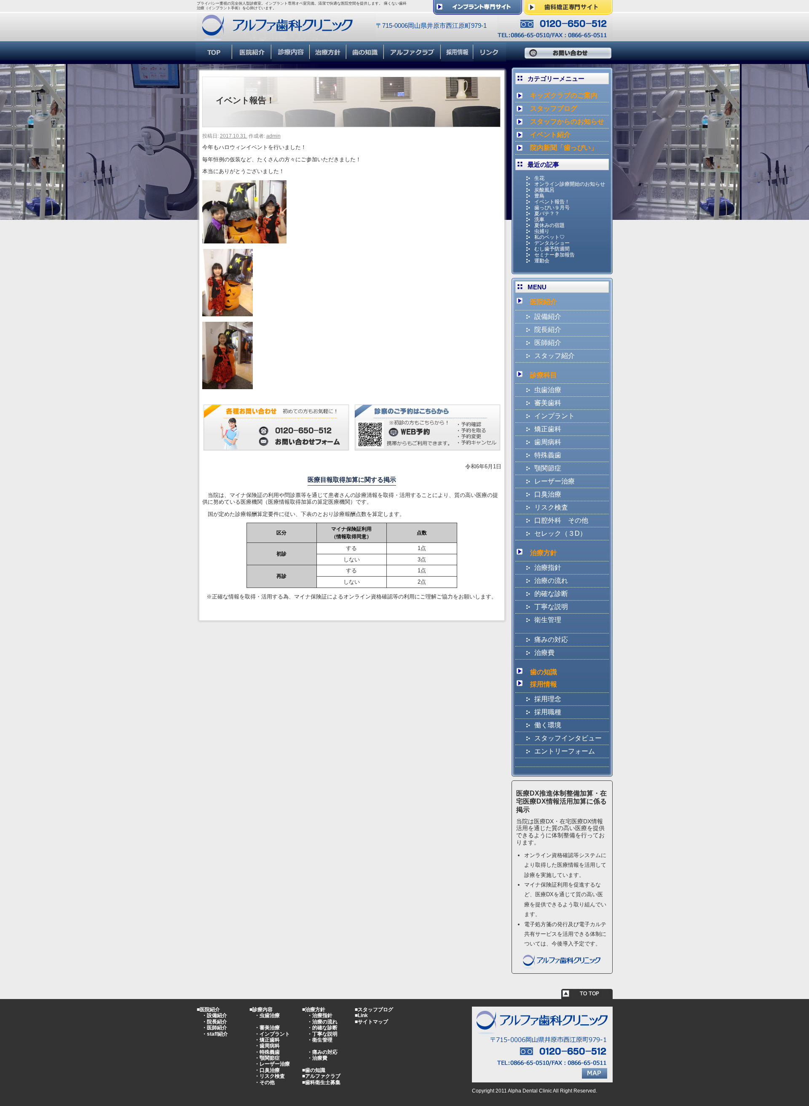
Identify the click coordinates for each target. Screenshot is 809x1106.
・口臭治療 (267, 1070)
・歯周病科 (267, 1046)
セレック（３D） (560, 533)
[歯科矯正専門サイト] (568, 11)
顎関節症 (547, 468)
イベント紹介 (550, 134)
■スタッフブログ (374, 1009)
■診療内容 (261, 1009)
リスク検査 (551, 507)
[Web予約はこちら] (427, 447)
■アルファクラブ (321, 1076)
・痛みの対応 (322, 1052)
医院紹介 (543, 301)
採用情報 (543, 684)
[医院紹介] (252, 58)
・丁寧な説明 (322, 1034)
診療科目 (543, 375)
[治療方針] (328, 58)
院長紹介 (547, 329)
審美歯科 (547, 402)
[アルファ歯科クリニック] (286, 37)
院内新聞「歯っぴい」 (563, 147)
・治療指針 (319, 1015)
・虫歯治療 (267, 1015)
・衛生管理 (319, 1040)
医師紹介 (547, 342)
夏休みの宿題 (549, 225)
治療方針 (543, 552)
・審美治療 (267, 1028)
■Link (361, 1015)
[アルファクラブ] (412, 58)
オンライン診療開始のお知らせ (569, 184)
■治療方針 (313, 1009)
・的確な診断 (322, 1028)
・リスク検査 (269, 1076)
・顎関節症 (267, 1058)
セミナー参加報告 (554, 255)
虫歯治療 (547, 389)
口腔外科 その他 (561, 520)
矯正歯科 (547, 429)
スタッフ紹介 (554, 355)
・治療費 (317, 1058)
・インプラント (272, 1034)
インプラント (554, 415)
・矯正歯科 (267, 1040)
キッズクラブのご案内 (563, 95)
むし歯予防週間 (552, 249)
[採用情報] (457, 58)
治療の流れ (551, 580)
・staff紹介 (215, 1034)
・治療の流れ (322, 1022)
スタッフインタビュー (568, 738)
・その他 (264, 1082)
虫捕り (541, 231)
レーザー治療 (554, 481)
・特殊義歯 (267, 1052)
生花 (539, 178)
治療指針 (547, 567)
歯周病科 (547, 442)
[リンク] (490, 58)
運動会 (541, 261)
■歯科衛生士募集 (321, 1082)
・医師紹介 (214, 1028)
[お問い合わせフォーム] (276, 447)
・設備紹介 (214, 1015)
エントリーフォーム (564, 751)
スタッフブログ (553, 108)
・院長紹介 (214, 1022)
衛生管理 (547, 619)
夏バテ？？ (547, 213)
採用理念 (547, 699)
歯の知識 (543, 672)
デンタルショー (552, 243)
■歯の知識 (313, 1070)
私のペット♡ (549, 237)
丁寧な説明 (551, 606)
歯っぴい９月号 (552, 208)
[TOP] (214, 58)
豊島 (539, 196)
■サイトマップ (371, 1022)
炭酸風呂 (544, 190)
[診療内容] (291, 58)
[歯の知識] (365, 58)
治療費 (544, 652)
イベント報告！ (552, 202)
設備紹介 (547, 316)
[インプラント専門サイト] (477, 11)
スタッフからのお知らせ (567, 121)
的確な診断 (551, 593)
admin (273, 136)
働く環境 (547, 725)
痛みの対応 (551, 639)
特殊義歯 (547, 455)
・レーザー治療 (272, 1064)
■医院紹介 (208, 1009)
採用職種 (547, 712)
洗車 (539, 219)
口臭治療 (547, 494)
